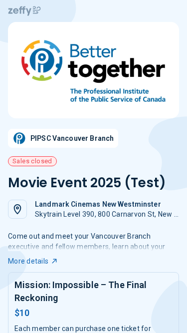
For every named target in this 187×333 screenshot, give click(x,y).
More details (28, 261)
